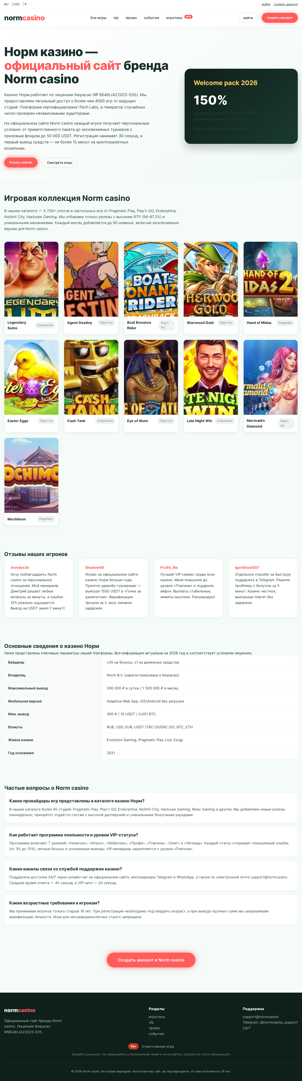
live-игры (98, 17)
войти (266, 4)
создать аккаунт (286, 4)
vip (116, 17)
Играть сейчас (20, 162)
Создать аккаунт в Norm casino (151, 960)
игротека (178, 17)
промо (131, 17)
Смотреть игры (59, 162)
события (151, 17)
